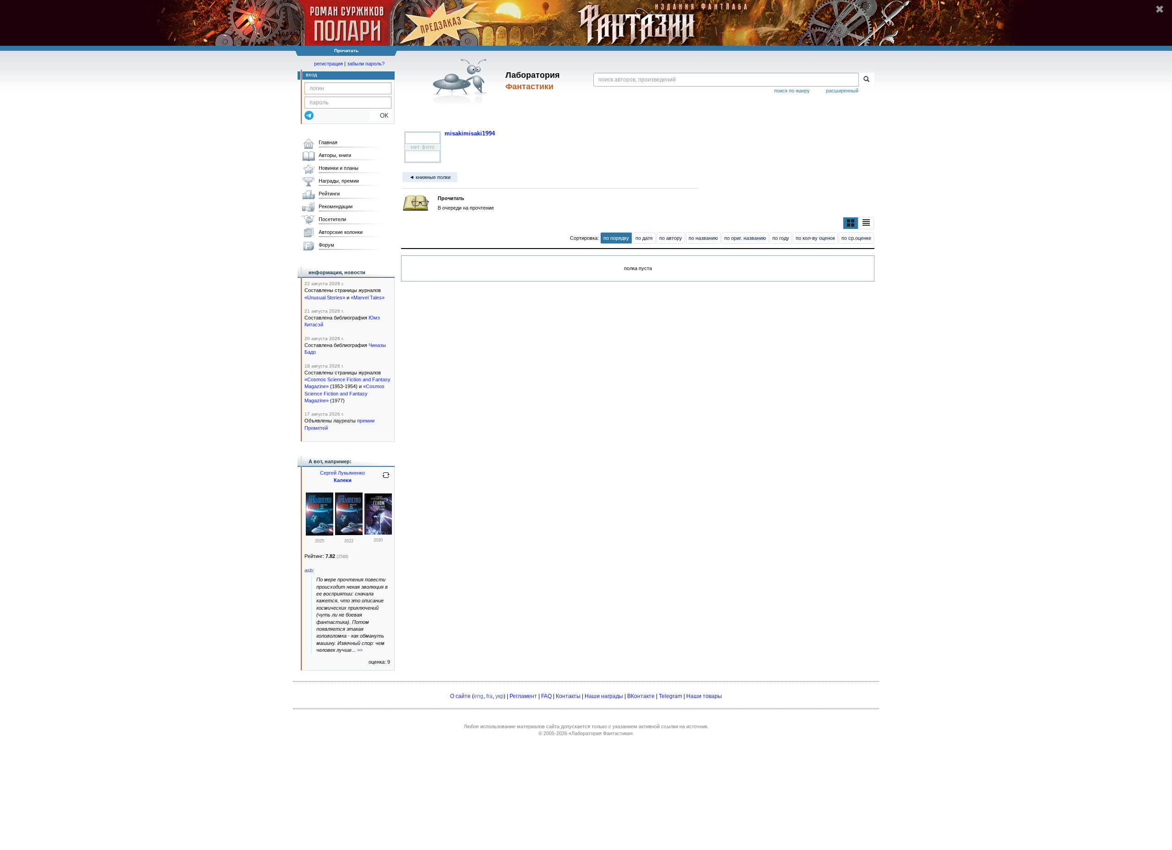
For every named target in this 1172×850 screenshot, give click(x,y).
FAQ (546, 696)
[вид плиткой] (850, 223)
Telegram (670, 696)
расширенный (842, 90)
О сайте (460, 696)
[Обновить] (385, 479)
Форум (326, 245)
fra (489, 696)
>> (360, 650)
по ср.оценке (856, 238)
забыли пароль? (366, 63)
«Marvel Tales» (368, 297)
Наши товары (704, 696)
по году (780, 238)
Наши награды (604, 696)
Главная (328, 142)
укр (499, 696)
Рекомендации (336, 206)
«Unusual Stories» (324, 297)
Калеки (343, 480)
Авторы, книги (335, 155)
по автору (670, 238)
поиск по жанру (792, 90)
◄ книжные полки (429, 177)
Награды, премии (339, 181)
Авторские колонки (341, 232)
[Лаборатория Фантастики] (462, 81)
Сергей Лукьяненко (342, 473)
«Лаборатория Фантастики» (601, 733)
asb (308, 570)
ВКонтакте (641, 696)
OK (381, 115)
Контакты (568, 696)
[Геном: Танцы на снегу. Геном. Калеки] (319, 533)
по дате (644, 238)
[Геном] (378, 533)
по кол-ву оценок (815, 238)
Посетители (332, 219)
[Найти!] (866, 80)
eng (478, 696)
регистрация (328, 63)
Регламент (523, 696)
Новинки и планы (338, 168)
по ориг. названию (745, 238)
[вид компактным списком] (866, 223)
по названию (703, 238)
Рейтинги (329, 193)
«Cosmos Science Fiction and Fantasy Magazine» (344, 393)
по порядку (616, 238)
